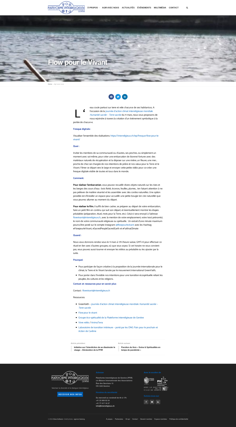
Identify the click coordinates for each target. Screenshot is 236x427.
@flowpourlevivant (125, 225)
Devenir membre (146, 419)
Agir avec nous (110, 8)
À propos (92, 8)
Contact (174, 8)
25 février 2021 (53, 76)
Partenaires (119, 419)
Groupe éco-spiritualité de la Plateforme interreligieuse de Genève (111, 318)
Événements (144, 8)
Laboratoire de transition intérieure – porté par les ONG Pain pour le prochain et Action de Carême (118, 329)
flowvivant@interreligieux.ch (87, 218)
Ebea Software (58, 419)
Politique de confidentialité (178, 419)
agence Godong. (79, 419)
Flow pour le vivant (87, 313)
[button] (111, 97)
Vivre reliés (83, 323)
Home (50, 84)
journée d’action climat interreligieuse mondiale (121, 113)
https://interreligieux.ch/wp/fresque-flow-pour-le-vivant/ (116, 138)
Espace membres (160, 419)
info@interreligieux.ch (105, 406)
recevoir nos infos (70, 394)
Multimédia (160, 8)
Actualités (128, 8)
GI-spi (127, 419)
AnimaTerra (97, 323)
